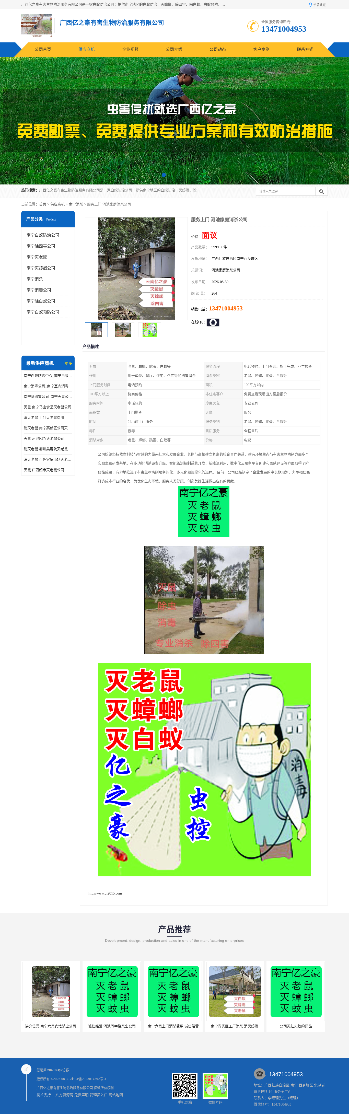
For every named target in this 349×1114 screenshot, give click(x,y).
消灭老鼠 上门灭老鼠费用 (44, 418)
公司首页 (43, 49)
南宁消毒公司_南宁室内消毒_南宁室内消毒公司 (48, 386)
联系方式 (305, 49)
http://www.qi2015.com (105, 893)
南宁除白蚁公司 (41, 301)
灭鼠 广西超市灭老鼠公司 (44, 470)
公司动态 (218, 49)
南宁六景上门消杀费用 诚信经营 (111, 1026)
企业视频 (130, 49)
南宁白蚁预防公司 (43, 312)
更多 (68, 363)
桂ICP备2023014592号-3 (88, 1079)
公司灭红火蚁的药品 (234, 1026)
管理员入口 (99, 1095)
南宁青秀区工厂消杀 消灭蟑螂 (173, 1026)
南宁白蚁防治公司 (43, 235)
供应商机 (86, 49)
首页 (42, 204)
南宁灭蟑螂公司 (41, 268)
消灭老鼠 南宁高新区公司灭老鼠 (48, 428)
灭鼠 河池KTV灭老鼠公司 (44, 438)
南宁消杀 (76, 204)
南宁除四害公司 (41, 246)
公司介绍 (174, 49)
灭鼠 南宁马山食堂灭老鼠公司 (47, 407)
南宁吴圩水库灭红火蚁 (296, 1026)
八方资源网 (64, 1095)
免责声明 (81, 1095)
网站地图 (116, 1095)
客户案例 (261, 49)
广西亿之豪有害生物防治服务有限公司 (65, 1088)
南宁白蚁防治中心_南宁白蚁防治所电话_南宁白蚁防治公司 (48, 376)
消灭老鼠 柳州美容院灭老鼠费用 (48, 449)
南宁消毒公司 (39, 290)
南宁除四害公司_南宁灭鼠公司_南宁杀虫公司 (48, 397)
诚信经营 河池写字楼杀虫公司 (50, 1026)
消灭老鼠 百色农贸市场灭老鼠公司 (48, 459)
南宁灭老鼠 (37, 257)
